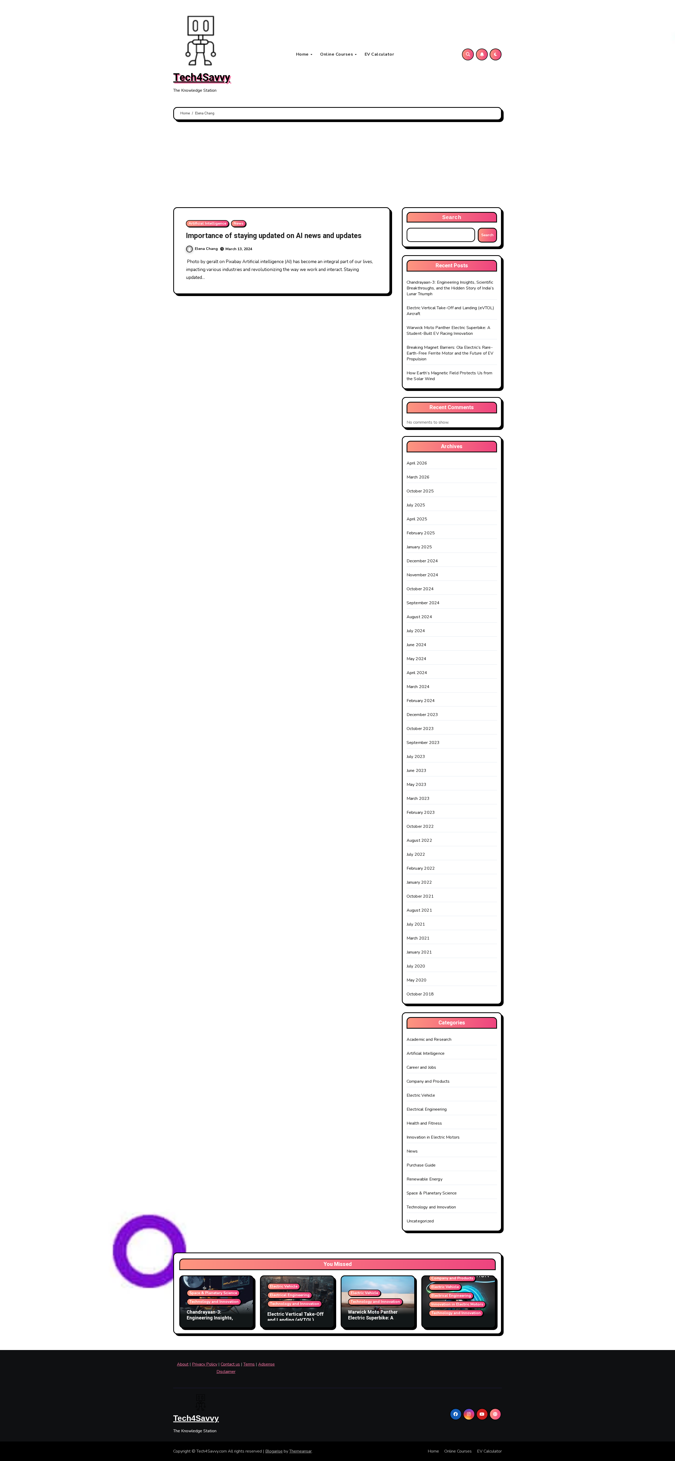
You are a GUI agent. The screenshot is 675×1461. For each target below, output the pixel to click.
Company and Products (428, 1081)
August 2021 (419, 910)
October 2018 (420, 994)
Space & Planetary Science (432, 1193)
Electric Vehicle (421, 1095)
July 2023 (416, 756)
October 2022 (420, 826)
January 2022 (419, 882)
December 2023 (422, 715)
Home (303, 54)
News (238, 223)
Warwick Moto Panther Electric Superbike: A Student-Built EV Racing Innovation (448, 330)
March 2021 (418, 938)
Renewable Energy (424, 1179)
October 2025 (420, 491)
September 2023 (423, 743)
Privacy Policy (204, 1364)
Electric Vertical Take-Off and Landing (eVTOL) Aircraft (295, 1320)
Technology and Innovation (431, 1207)
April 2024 (417, 673)
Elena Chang (206, 248)
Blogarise (274, 1451)
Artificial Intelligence (207, 223)
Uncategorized (420, 1221)
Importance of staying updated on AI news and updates (273, 236)
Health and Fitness (424, 1123)
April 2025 (417, 519)
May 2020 (417, 980)
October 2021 (420, 896)
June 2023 (417, 770)
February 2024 (421, 701)
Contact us (230, 1364)
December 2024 (422, 561)
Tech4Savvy (201, 77)
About (183, 1364)
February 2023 (421, 812)
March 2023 (418, 798)
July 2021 (416, 924)
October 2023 (420, 729)
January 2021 (419, 952)
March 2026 (418, 477)
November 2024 (422, 575)
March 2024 (418, 687)
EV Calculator (379, 54)
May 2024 (417, 659)
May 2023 (417, 784)
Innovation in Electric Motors (433, 1137)
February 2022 (421, 868)
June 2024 (417, 645)
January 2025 (419, 547)
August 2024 (419, 617)
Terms (249, 1364)
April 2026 (417, 463)
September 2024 (423, 603)
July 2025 (416, 505)
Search (451, 217)
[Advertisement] (337, 165)
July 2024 (416, 631)
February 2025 (421, 533)
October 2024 (420, 589)
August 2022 (419, 840)
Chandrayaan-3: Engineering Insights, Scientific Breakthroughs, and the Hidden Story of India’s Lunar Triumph (450, 288)
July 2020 (416, 966)
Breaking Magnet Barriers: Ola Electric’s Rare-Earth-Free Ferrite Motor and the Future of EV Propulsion (450, 353)
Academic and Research (429, 1039)
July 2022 (416, 854)
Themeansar (300, 1451)
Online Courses (337, 54)
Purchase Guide (421, 1165)
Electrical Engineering (427, 1109)
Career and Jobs (421, 1067)
